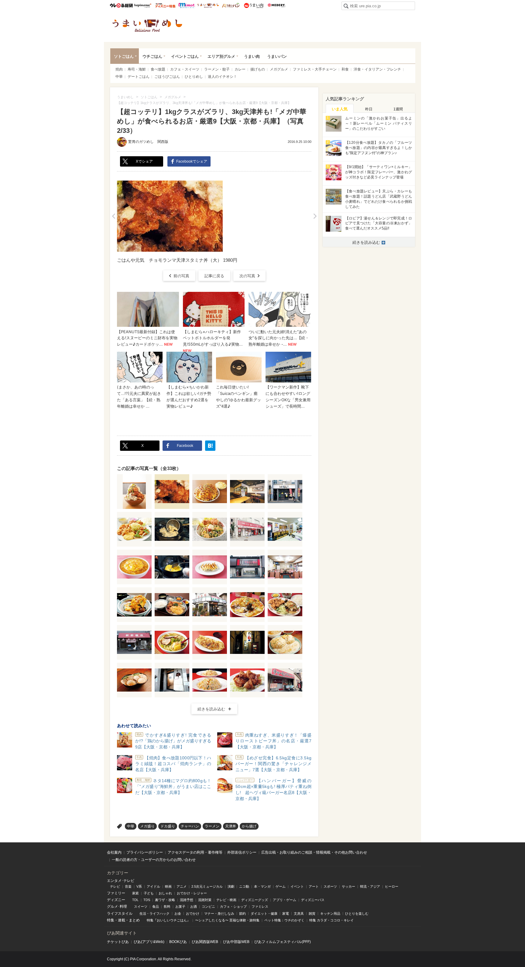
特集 (110, 920)
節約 (242, 913)
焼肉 (119, 69)
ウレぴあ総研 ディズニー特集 (165, 5)
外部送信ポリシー (241, 852)
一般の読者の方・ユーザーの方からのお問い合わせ (154, 860)
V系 (139, 886)
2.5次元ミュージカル (207, 886)
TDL (135, 900)
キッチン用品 (330, 913)
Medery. (276, 5)
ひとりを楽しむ (357, 913)
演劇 (231, 886)
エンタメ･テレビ (120, 881)
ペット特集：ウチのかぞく (284, 920)
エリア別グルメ (221, 56)
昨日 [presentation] (368, 109)
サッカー (348, 886)
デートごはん (138, 76)
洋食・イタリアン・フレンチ (377, 69)
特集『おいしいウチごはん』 (168, 920)
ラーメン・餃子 (217, 69)
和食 (345, 69)
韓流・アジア (370, 886)
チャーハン (190, 826)
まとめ (134, 920)
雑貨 (312, 913)
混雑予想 (186, 900)
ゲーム (281, 886)
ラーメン (212, 826)
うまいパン (230, 5)
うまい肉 (253, 5)
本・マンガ (262, 886)
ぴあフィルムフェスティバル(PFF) (282, 942)
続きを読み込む (211, 709)
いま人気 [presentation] (340, 109)
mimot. (187, 5)
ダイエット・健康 (264, 913)
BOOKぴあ (178, 942)
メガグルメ (279, 69)
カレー (240, 69)
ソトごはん (124, 56)
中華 (119, 76)
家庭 (135, 893)
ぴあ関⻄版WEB (205, 942)
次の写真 (247, 276)
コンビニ (208, 906)
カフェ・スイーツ (184, 69)
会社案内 (114, 852)
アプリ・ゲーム (284, 900)
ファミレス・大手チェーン (315, 69)
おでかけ (192, 913)
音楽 (128, 886)
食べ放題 (158, 69)
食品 (155, 906)
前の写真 (181, 276)
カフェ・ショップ (233, 906)
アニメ (182, 886)
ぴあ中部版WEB (236, 942)
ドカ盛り (167, 826)
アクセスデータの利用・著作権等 (195, 852)
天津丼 (230, 826)
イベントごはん (185, 56)
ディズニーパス (312, 900)
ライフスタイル (119, 913)
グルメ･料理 (117, 906)
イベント (297, 886)
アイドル (153, 886)
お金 (177, 913)
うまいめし (208, 5)
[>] (314, 216)
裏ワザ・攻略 (165, 900)
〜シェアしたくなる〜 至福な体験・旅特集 (227, 920)
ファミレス (260, 906)
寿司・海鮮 (137, 69)
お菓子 (180, 906)
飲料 (167, 906)
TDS (146, 900)
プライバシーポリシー (144, 852)
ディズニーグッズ (254, 900)
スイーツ (140, 906)
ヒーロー (391, 886)
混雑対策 (204, 900)
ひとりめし (194, 76)
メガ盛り (147, 826)
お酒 (193, 906)
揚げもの (257, 69)
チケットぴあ (118, 942)
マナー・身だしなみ (219, 913)
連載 (121, 920)
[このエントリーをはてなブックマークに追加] (210, 445)
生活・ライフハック (154, 913)
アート (314, 886)
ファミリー (116, 893)
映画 (168, 886)
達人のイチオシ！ (222, 76)
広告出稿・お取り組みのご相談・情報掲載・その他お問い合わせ (314, 852)
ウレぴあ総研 (121, 5)
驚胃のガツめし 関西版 (148, 142)
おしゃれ (165, 893)
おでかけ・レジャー (192, 893)
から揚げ (249, 826)
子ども (149, 893)
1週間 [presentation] (398, 109)
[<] (113, 216)
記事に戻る (214, 276)
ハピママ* (143, 5)
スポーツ (330, 886)
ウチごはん (152, 56)
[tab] (340, 108)
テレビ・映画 (226, 900)
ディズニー (116, 900)
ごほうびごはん (167, 76)
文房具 (299, 913)
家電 (285, 913)
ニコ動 (244, 886)
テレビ (115, 886)
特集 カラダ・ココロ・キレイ (331, 920)
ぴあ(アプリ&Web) (149, 942)
